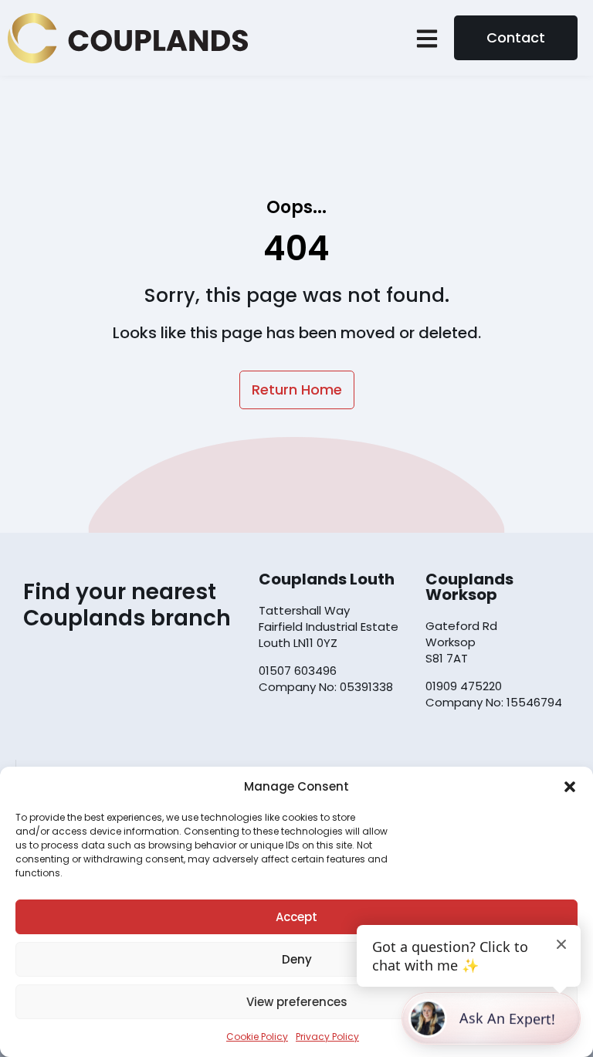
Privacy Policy (327, 1036)
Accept (296, 917)
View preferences (296, 1002)
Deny (297, 959)
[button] (570, 786)
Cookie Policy (257, 1036)
